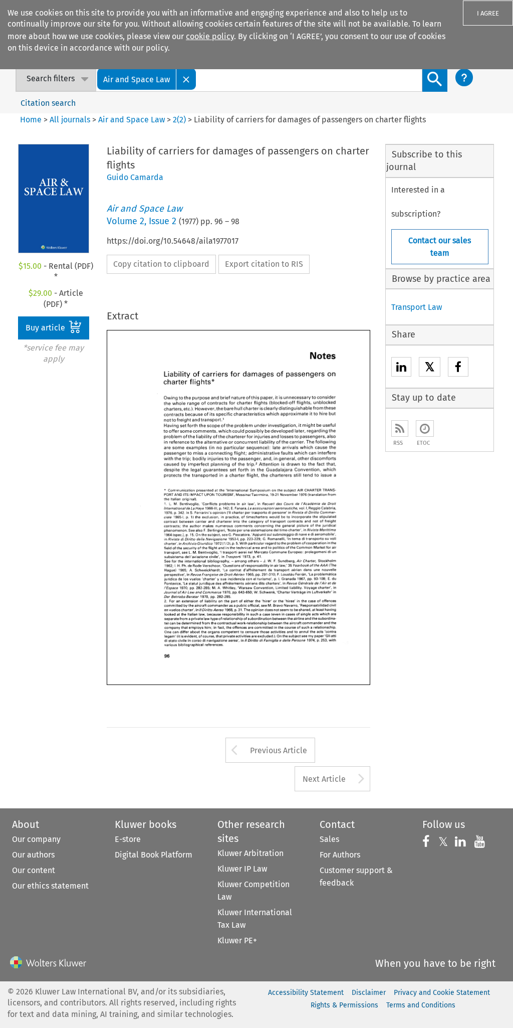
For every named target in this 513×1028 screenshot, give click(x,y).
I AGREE (488, 13)
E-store (128, 839)
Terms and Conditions (420, 1005)
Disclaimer (369, 992)
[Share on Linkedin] (401, 368)
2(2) (179, 119)
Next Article (324, 779)
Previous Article (278, 750)
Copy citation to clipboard (161, 264)
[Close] (186, 79)
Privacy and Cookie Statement (442, 992)
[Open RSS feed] (399, 428)
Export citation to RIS (264, 264)
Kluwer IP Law (242, 869)
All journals (71, 119)
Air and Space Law (131, 119)
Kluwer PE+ (237, 940)
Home (31, 119)
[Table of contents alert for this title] (425, 428)
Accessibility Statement (306, 992)
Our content (33, 870)
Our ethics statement (50, 886)
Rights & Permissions (344, 1005)
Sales (329, 839)
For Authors (340, 855)
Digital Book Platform (153, 855)
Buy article (46, 327)
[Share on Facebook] (458, 368)
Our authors (33, 855)
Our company (36, 839)
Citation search (48, 103)
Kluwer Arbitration (250, 853)
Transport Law (416, 307)
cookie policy (210, 36)
